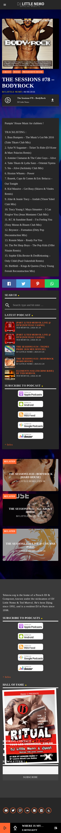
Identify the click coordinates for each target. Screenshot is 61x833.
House (17, 72)
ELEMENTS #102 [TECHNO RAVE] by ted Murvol (35, 372)
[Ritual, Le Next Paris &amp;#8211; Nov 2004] (30, 726)
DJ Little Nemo (12, 92)
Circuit (7, 72)
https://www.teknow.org (21, 747)
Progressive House (33, 72)
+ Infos (9, 444)
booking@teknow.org (20, 753)
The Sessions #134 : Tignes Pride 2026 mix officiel (32, 348)
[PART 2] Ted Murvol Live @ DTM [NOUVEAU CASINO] (33, 324)
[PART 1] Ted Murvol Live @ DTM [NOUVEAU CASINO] (33, 336)
